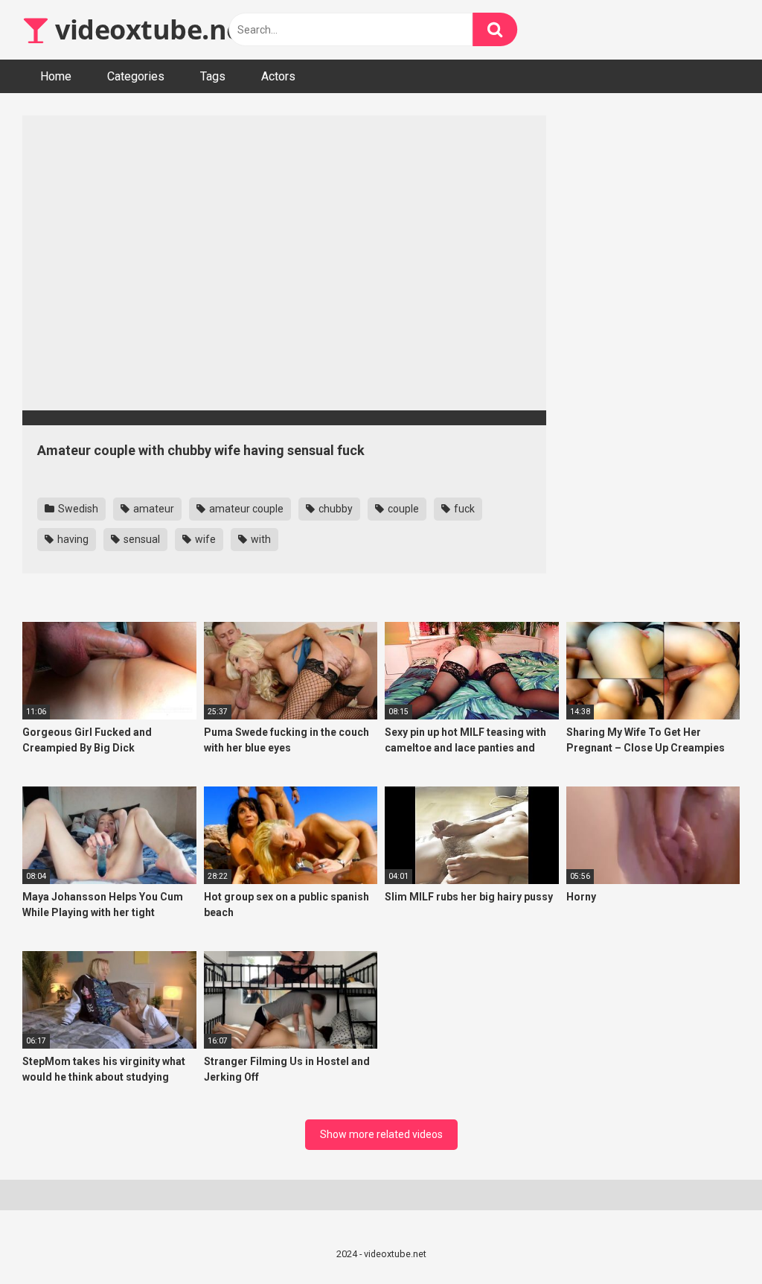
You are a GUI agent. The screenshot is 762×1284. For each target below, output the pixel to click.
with (260, 539)
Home (55, 76)
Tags (212, 76)
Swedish (77, 509)
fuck (463, 509)
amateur (152, 509)
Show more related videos (381, 1134)
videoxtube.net (151, 29)
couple (402, 509)
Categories (135, 76)
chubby (334, 509)
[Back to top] (712, 1239)
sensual (140, 539)
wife (204, 539)
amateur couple (245, 509)
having (72, 539)
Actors (278, 76)
